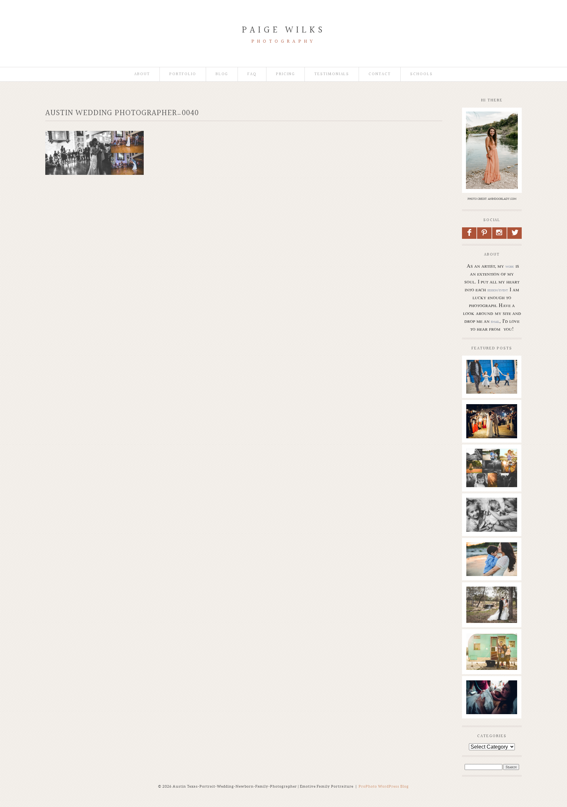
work (509, 266)
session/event (497, 290)
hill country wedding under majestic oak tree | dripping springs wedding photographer (491, 613)
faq (252, 74)
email (495, 321)
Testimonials (331, 74)
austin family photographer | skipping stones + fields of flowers (491, 562)
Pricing (285, 74)
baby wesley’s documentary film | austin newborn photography (491, 517)
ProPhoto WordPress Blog (384, 786)
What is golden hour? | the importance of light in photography (491, 469)
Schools (421, 74)
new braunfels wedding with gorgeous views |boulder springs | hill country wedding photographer (491, 431)
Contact (379, 74)
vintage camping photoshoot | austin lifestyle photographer (491, 653)
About (142, 74)
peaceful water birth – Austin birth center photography (491, 697)
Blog (222, 74)
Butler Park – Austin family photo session (491, 373)
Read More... (480, 395)
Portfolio (182, 74)
